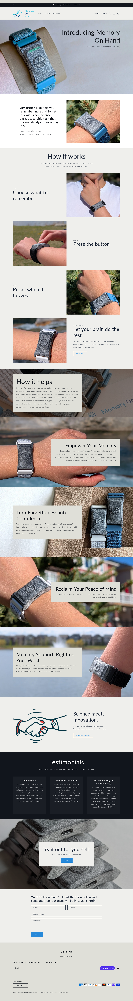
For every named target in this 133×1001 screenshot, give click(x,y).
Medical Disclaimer (66, 956)
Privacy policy (44, 992)
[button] (110, 13)
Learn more (80, 354)
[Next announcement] (87, 5)
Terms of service (63, 992)
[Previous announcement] (46, 5)
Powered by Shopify (32, 992)
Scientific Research (83, 735)
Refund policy (53, 992)
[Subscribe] (46, 968)
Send (37, 934)
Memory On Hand (22, 992)
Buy (66, 860)
